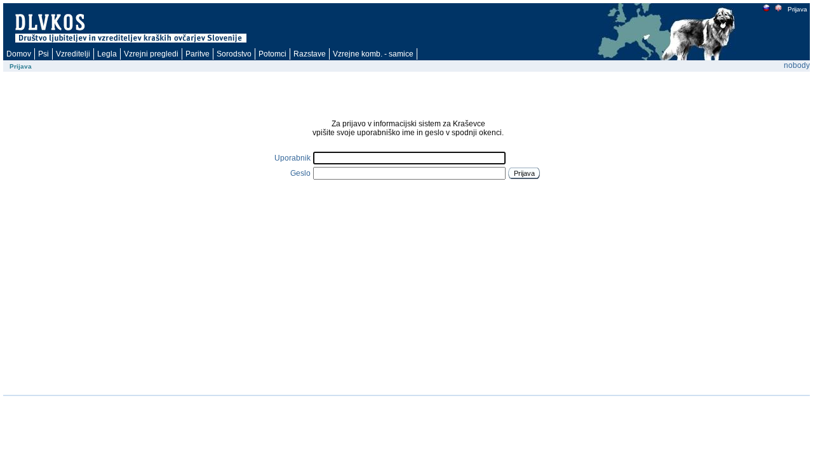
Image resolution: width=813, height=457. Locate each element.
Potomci (272, 54)
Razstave (309, 54)
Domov (18, 54)
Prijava (797, 9)
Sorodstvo (234, 54)
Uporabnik (292, 158)
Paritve (197, 54)
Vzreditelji (73, 54)
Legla (107, 54)
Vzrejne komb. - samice (373, 54)
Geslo (300, 173)
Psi (43, 54)
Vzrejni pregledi (151, 54)
